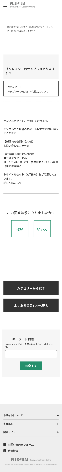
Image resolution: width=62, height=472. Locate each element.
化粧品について (35, 27)
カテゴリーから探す (16, 27)
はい (19, 229)
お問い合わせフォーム (16, 145)
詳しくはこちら (12, 182)
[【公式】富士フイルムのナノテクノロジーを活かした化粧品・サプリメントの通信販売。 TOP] (22, 5)
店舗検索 (13, 450)
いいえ (42, 229)
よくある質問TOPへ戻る (31, 305)
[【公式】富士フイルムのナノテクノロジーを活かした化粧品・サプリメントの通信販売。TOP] (31, 459)
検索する (31, 366)
